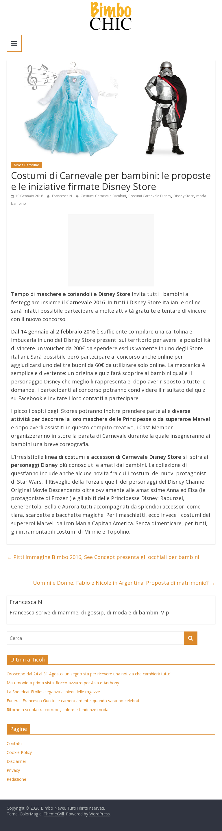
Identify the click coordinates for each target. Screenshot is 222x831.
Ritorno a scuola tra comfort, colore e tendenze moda (57, 709)
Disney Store (183, 195)
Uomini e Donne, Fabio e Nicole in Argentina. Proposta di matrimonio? (124, 582)
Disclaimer (16, 761)
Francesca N (62, 195)
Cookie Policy (19, 752)
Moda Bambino (26, 165)
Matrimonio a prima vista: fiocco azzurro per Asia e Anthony (63, 682)
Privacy (13, 770)
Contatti (14, 743)
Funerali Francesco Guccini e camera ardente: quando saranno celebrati (73, 700)
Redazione (16, 779)
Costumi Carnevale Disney (149, 195)
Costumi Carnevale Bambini (103, 195)
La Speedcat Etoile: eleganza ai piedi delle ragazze (53, 691)
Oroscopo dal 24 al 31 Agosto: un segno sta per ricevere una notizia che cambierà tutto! (89, 674)
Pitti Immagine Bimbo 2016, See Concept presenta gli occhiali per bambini (103, 557)
